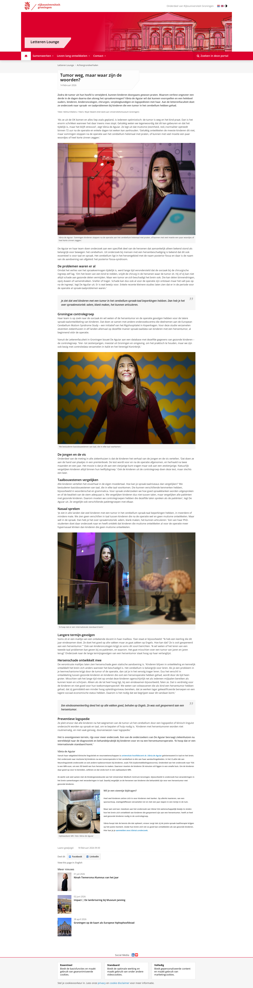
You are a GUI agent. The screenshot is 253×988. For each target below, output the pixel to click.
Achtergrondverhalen (87, 65)
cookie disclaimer (119, 983)
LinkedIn (94, 856)
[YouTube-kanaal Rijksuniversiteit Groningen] (136, 955)
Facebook (77, 856)
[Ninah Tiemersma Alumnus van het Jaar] (64, 882)
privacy (102, 983)
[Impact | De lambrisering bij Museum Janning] (64, 904)
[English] (222, 6)
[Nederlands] (218, 6)
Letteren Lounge (66, 65)
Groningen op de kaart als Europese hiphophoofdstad (104, 922)
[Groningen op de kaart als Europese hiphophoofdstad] (64, 927)
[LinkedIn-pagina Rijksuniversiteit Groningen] (133, 955)
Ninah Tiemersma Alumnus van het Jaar (96, 877)
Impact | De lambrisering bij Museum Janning (99, 900)
